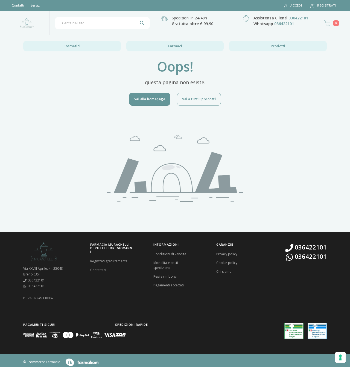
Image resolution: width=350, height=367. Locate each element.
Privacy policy (226, 254)
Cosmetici (71, 45)
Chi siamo (224, 271)
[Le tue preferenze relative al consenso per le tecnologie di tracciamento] (340, 357)
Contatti (18, 5)
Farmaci (175, 45)
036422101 (298, 17)
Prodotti (278, 45)
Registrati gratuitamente (108, 261)
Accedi (296, 5)
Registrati (326, 5)
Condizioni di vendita (169, 254)
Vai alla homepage (149, 99)
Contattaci (98, 270)
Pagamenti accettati (168, 285)
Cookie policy (226, 262)
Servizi (35, 5)
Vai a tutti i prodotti (199, 99)
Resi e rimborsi (165, 276)
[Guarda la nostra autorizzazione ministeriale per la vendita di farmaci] (294, 331)
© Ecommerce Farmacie (41, 362)
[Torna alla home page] (27, 23)
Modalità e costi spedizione (165, 265)
